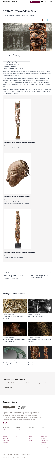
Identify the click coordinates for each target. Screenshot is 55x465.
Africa (44, 20)
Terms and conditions (25, 454)
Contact (4, 444)
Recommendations (7, 447)
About (4, 432)
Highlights (5, 429)
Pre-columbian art (45, 444)
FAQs (17, 432)
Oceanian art (44, 442)
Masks (30, 432)
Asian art (43, 438)
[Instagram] (6, 422)
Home (4, 454)
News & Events (6, 440)
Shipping (5, 436)
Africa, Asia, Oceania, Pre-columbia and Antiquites (39, 340)
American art (44, 432)
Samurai (30, 438)
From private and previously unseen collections (13, 317)
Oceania (50, 20)
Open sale (18, 429)
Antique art (44, 436)
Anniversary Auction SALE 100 (37, 316)
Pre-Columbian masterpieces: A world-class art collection (14, 340)
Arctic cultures (44, 434)
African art (43, 429)
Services (5, 434)
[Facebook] (3, 422)
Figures (30, 429)
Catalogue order (19, 434)
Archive (17, 436)
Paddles (30, 436)
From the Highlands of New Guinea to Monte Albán (14, 364)
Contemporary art (45, 447)
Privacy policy (16, 454)
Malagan (31, 434)
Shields (30, 440)
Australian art (44, 440)
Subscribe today (9, 387)
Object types (31, 427)
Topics (42, 427)
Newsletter (5, 442)
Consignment (6, 438)
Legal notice (9, 454)
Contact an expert (35, 1)
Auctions (18, 427)
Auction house (6, 427)
